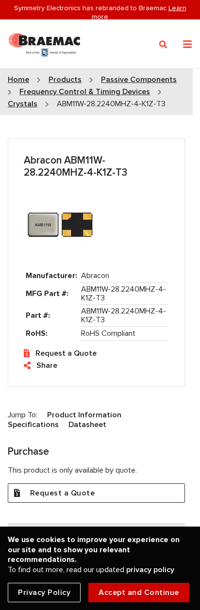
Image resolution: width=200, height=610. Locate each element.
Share (46, 365)
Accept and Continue (139, 592)
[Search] (163, 44)
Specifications (33, 425)
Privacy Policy (44, 592)
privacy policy (150, 570)
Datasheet (87, 425)
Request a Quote (66, 353)
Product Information (84, 415)
